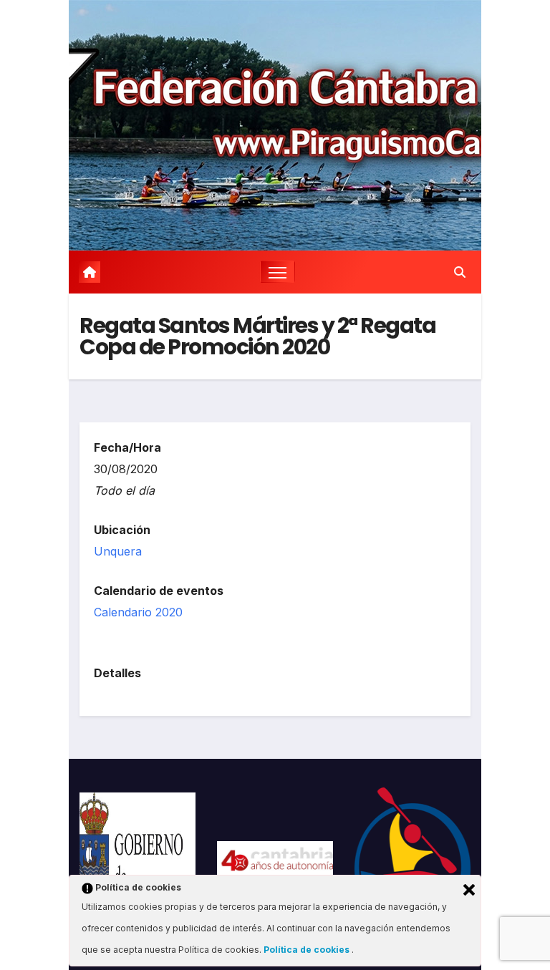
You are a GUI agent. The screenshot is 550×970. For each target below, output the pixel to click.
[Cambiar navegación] (277, 272)
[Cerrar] (469, 890)
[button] (459, 272)
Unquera (118, 551)
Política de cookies (308, 949)
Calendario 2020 (138, 612)
